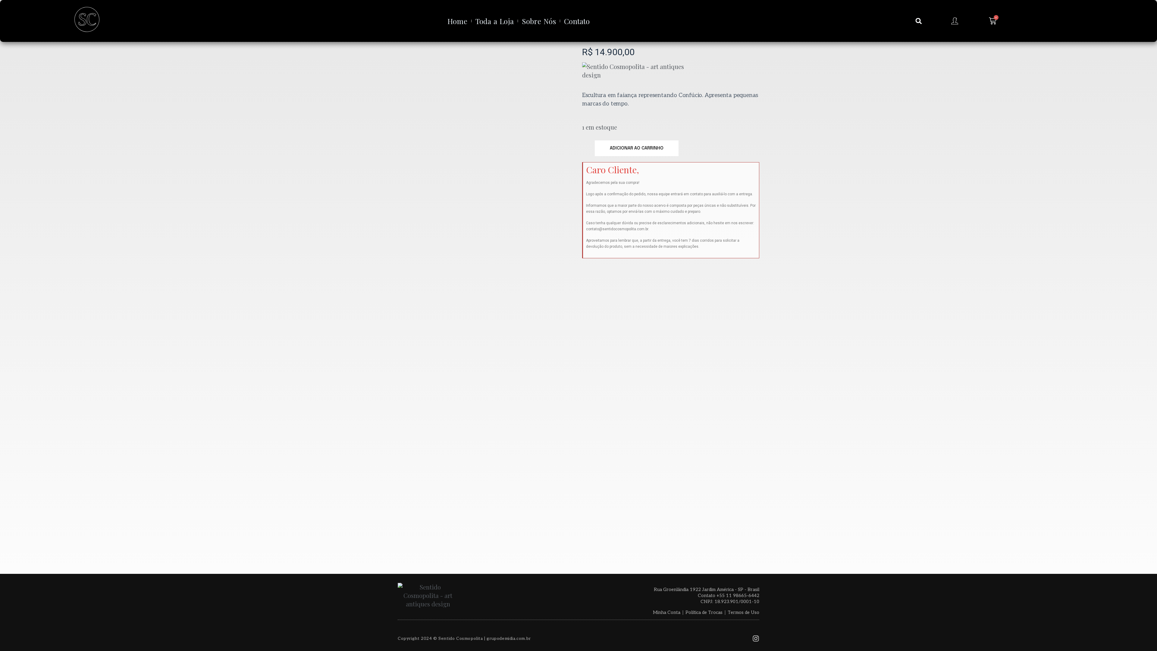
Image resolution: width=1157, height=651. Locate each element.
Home (457, 21)
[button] (918, 21)
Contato (577, 21)
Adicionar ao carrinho (636, 148)
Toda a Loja (494, 21)
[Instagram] (755, 638)
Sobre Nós (539, 21)
